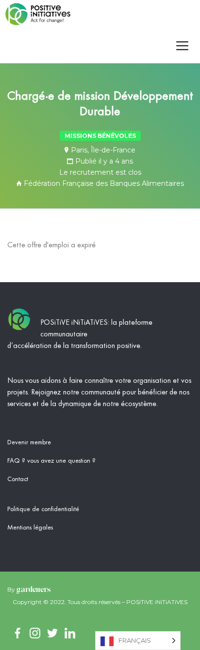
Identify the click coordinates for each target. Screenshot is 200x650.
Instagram (35, 633)
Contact (17, 479)
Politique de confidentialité (43, 509)
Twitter (52, 633)
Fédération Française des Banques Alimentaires (104, 183)
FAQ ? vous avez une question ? (51, 460)
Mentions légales (30, 527)
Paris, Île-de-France (103, 150)
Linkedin (70, 633)
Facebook (17, 633)
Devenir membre (29, 442)
